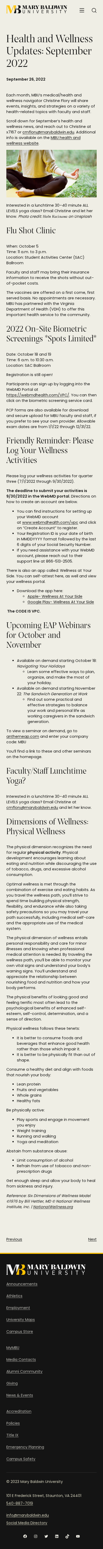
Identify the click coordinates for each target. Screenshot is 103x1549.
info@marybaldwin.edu (27, 1515)
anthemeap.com (22, 736)
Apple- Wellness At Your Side (54, 596)
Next (92, 1239)
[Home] (36, 9)
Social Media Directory (26, 1522)
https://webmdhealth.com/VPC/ (37, 395)
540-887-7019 (19, 1503)
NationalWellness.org (53, 1206)
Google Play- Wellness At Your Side (60, 602)
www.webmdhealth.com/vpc (50, 522)
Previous (14, 1239)
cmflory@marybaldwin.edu (48, 132)
